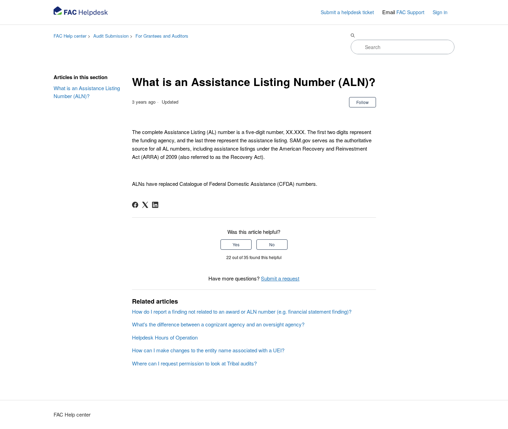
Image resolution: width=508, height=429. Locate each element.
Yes (236, 244)
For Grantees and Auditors (161, 35)
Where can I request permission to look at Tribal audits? (194, 363)
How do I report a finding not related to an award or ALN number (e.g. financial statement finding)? (241, 311)
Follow (362, 102)
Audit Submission (111, 35)
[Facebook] (135, 205)
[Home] (81, 12)
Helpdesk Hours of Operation (165, 337)
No (272, 244)
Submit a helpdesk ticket (347, 12)
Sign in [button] (440, 12)
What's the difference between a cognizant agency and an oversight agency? (218, 324)
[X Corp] (145, 205)
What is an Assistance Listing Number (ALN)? (87, 91)
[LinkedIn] (155, 205)
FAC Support (410, 12)
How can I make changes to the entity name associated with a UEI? (208, 350)
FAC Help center (70, 35)
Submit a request (280, 278)
